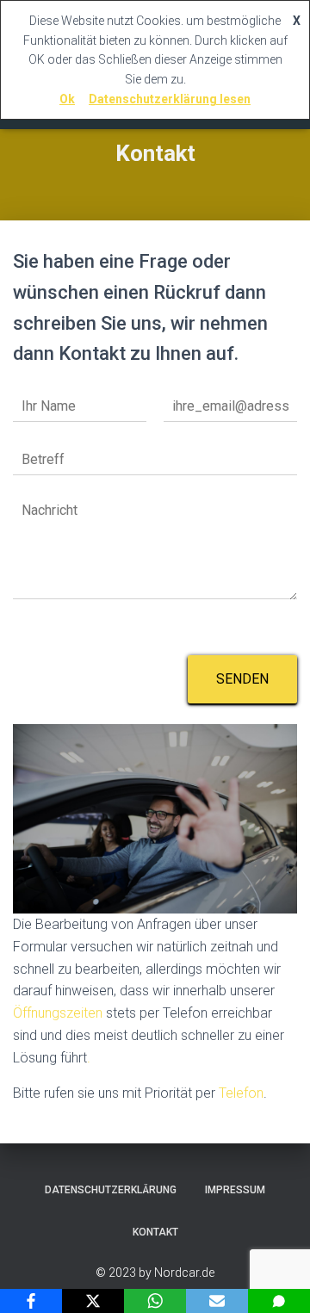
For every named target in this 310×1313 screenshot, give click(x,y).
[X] (93, 1301)
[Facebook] (31, 1301)
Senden (242, 679)
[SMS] (279, 1301)
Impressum (235, 1190)
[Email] (217, 1301)
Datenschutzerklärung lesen (170, 99)
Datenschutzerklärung (111, 1190)
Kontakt (155, 1232)
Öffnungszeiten (57, 1013)
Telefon (241, 1093)
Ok (67, 99)
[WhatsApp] (155, 1301)
